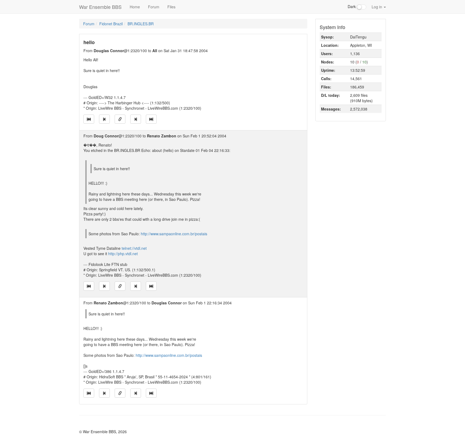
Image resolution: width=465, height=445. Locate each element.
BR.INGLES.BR (141, 23)
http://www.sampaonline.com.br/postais (174, 233)
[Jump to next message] (135, 119)
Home (135, 6)
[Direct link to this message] (120, 119)
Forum (153, 6)
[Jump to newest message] (151, 119)
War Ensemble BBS (100, 6)
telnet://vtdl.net (134, 248)
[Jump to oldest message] (88, 119)
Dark (352, 6)
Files (171, 6)
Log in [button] (377, 6)
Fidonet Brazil (111, 23)
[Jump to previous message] (104, 119)
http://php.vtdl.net (123, 253)
